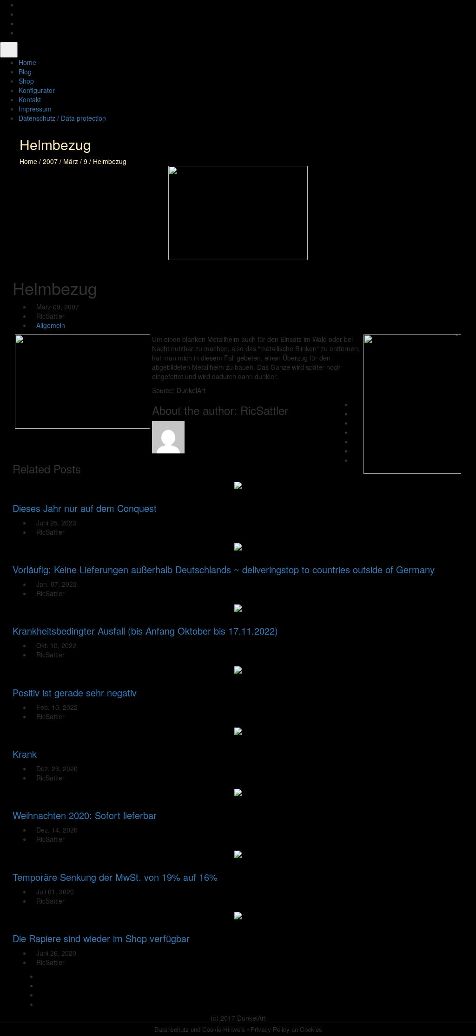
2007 (50, 161)
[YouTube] (21, 23)
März (70, 161)
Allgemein (50, 325)
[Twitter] (21, 14)
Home (28, 161)
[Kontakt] (21, 32)
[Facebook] (21, 4)
